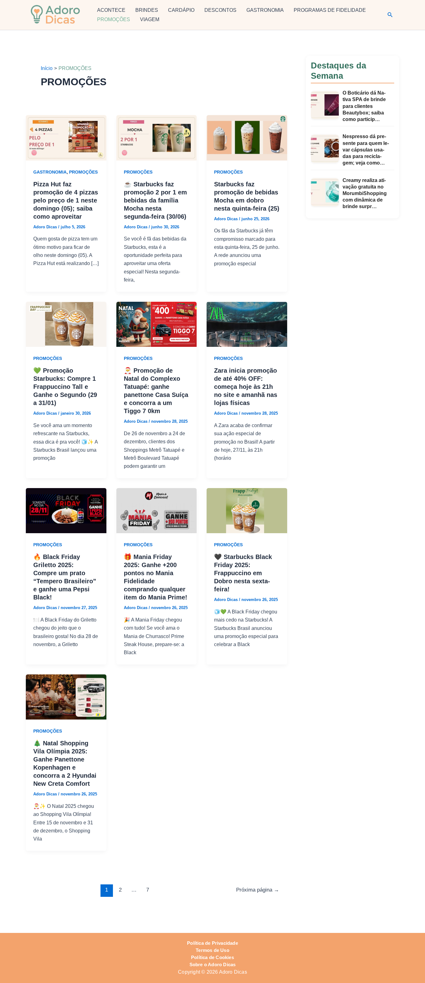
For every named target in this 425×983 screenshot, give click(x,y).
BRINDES (146, 10)
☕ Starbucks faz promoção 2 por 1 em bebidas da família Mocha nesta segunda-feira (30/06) (155, 200)
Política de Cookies (212, 957)
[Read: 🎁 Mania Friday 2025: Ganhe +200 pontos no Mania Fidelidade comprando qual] (156, 510)
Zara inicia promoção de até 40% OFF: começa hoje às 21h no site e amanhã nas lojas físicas (245, 386)
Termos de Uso (212, 950)
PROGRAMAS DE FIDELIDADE (330, 10)
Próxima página (257, 890)
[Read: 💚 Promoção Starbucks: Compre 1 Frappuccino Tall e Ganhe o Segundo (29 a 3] (66, 324)
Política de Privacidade (212, 943)
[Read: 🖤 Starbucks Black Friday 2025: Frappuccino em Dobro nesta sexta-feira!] (247, 510)
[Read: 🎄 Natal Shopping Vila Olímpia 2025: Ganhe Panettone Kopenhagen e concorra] (66, 696)
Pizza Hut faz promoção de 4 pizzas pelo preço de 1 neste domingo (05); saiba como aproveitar (65, 200)
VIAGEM (149, 19)
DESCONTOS (220, 10)
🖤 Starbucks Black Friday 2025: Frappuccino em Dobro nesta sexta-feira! (243, 573)
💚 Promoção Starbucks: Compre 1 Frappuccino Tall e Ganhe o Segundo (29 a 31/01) (65, 386)
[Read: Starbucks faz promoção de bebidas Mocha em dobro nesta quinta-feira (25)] (247, 137)
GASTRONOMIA (265, 10)
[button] (390, 15)
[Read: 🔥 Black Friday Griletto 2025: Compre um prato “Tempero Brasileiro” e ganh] (66, 510)
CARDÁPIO (181, 10)
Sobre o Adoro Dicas (212, 964)
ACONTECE (111, 10)
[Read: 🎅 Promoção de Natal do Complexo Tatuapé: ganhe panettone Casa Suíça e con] (156, 324)
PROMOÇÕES (113, 19)
